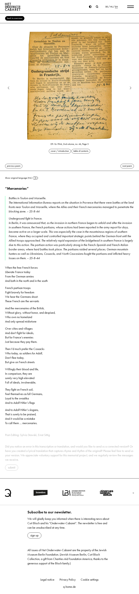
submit (11, 467)
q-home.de (69, 587)
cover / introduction (60, 151)
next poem (127, 165)
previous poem (14, 165)
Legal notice (47, 579)
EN (116, 6)
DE (106, 6)
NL (111, 6)
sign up (34, 535)
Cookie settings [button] (89, 579)
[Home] (13, 7)
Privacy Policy (67, 579)
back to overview (15, 18)
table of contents (80, 151)
